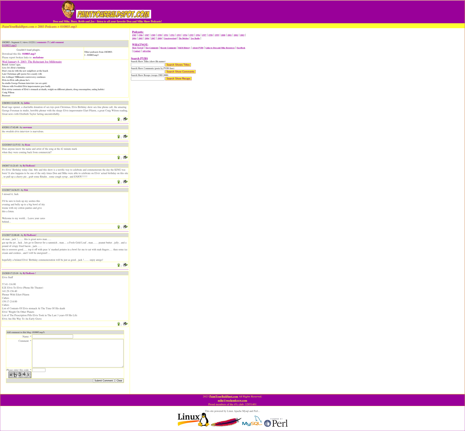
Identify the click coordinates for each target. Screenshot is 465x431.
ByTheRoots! (29, 165)
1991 (166, 35)
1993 (179, 35)
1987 (147, 35)
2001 (229, 35)
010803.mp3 (29, 54)
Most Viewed (137, 47)
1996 (198, 35)
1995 (191, 35)
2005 (140, 38)
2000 (223, 35)
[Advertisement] (278, 12)
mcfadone (38, 57)
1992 (172, 35)
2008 (159, 38)
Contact (136, 51)
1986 (140, 35)
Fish (26, 190)
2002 (236, 35)
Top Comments (151, 47)
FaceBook (241, 47)
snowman (27, 127)
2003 (242, 35)
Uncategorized (170, 38)
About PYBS (197, 47)
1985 (134, 35)
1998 (210, 35)
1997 (204, 35)
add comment (57, 42)
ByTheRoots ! (29, 273)
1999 (217, 35)
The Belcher (184, 38)
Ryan (27, 144)
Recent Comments (168, 47)
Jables (27, 102)
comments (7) (43, 42)
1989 (153, 35)
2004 (134, 38)
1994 (185, 35)
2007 (153, 38)
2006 (147, 38)
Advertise (146, 51)
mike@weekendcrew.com (232, 400)
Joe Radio (195, 38)
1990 (159, 35)
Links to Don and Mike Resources (220, 47)
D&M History (184, 47)
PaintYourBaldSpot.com (223, 396)
